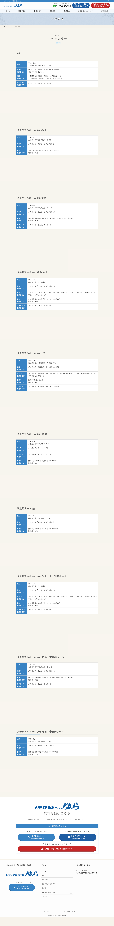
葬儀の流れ (45, 879)
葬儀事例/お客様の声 (48, 884)
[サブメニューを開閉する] (71, 875)
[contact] (108, 1)
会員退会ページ (71, 911)
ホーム (44, 871)
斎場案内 (44, 888)
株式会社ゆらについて (49, 892)
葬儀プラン (45, 875)
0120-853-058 (63, 6)
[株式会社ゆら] (13, 5)
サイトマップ (61, 911)
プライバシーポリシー (50, 911)
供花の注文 (45, 896)
